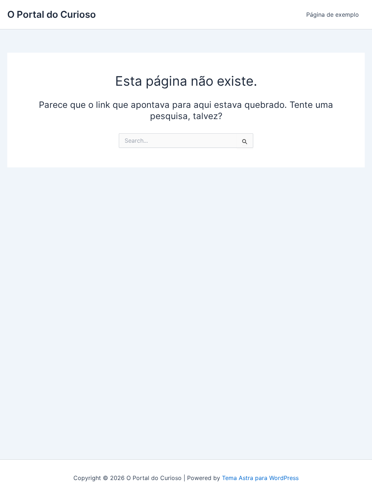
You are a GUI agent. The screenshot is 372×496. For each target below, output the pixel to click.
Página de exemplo (332, 14)
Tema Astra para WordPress (260, 477)
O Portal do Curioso (51, 14)
